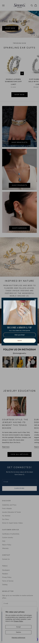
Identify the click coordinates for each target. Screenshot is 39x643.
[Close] (35, 300)
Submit (19, 340)
